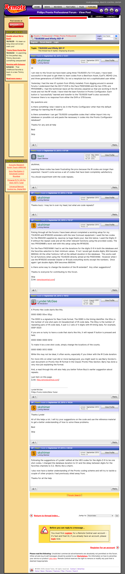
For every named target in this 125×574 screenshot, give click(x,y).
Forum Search (46, 42)
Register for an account (102, 547)
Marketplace (82, 556)
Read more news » (14, 78)
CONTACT (111, 16)
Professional (47, 36)
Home (37, 571)
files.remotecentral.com (47, 380)
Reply (114, 145)
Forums (37, 36)
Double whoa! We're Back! (14, 37)
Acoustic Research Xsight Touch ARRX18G (16, 166)
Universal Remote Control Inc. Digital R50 (16, 188)
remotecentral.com (45, 279)
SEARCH (99, 16)
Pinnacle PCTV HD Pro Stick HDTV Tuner (16, 181)
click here (53, 558)
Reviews (49, 571)
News (43, 571)
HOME (37, 7)
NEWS (47, 7)
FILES (81, 7)
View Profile (109, 60)
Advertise (80, 569)
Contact (73, 569)
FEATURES (70, 7)
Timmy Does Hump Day (16, 50)
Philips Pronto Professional (65, 36)
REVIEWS (58, 7)
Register (34, 42)
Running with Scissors (15, 64)
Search (75, 571)
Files (63, 571)
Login (56, 42)
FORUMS (92, 7)
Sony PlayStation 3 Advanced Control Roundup (16, 173)
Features (56, 571)
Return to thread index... (47, 515)
